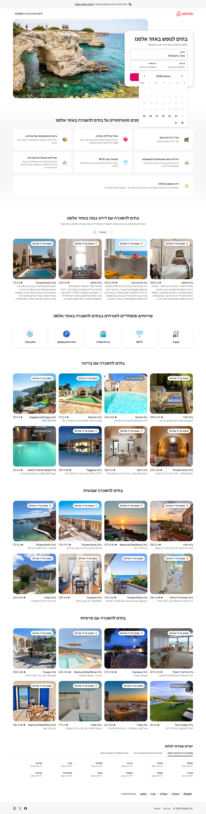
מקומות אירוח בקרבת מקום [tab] (180, 753)
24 (176, 116)
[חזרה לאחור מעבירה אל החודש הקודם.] (182, 76)
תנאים (157, 808)
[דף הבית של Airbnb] (184, 13)
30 (182, 122)
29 (144, 116)
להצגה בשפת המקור (84, 4)
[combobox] (159, 56)
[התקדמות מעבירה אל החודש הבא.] (144, 76)
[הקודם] (111, 232)
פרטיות (166, 808)
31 (176, 122)
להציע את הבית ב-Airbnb (29, 13)
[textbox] (173, 67)
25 (169, 116)
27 (157, 116)
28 (150, 116)
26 (163, 116)
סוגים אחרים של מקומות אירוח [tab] (148, 753)
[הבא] (95, 232)
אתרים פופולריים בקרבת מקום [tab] (114, 753)
